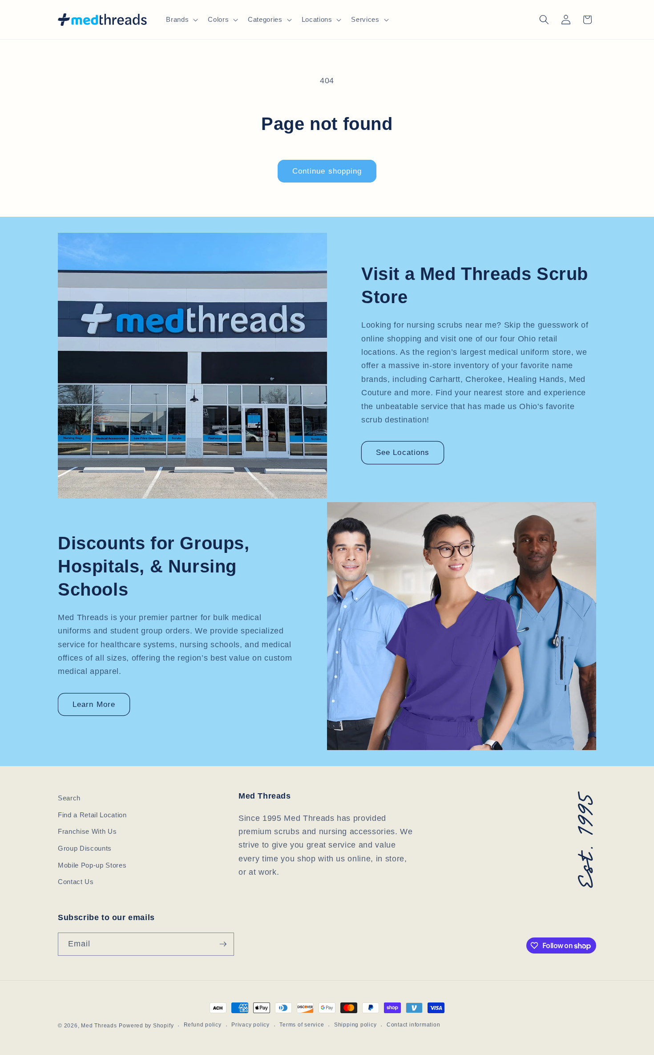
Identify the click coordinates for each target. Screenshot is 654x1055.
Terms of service (301, 1025)
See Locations (402, 452)
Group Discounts (85, 848)
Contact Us (76, 881)
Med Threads (99, 1026)
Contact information (413, 1025)
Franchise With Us (87, 831)
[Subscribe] (223, 944)
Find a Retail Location (92, 815)
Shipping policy (355, 1025)
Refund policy (203, 1025)
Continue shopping (327, 171)
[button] (181, 19)
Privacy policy (250, 1025)
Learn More (94, 704)
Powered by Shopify (146, 1026)
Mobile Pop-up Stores (92, 865)
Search (69, 798)
